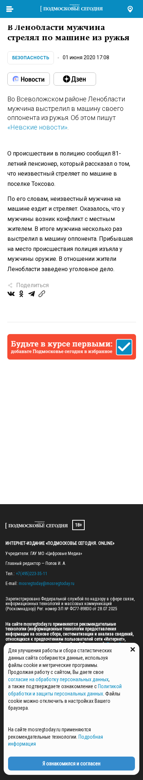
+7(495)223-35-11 (31, 573)
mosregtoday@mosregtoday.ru (46, 583)
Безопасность (30, 57)
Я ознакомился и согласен (71, 763)
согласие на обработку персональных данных (58, 679)
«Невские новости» (37, 127)
